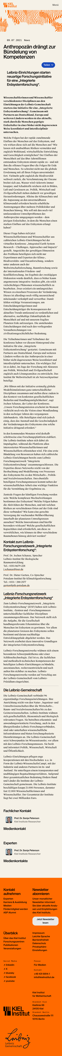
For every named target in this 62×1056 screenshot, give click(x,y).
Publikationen (10, 945)
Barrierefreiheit (40, 939)
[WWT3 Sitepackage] (14, 5)
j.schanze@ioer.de (13, 569)
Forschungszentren (13, 941)
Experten (8, 898)
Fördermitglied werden (15, 909)
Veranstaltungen (12, 948)
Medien (7, 905)
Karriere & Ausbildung (15, 902)
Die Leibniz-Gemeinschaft (22, 690)
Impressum (38, 932)
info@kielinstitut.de (44, 977)
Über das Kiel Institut (14, 938)
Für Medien (40, 964)
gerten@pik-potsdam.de (16, 585)
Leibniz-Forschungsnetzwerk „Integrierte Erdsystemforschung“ (28, 596)
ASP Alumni (9, 912)
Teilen (46, 64)
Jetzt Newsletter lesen (45, 921)
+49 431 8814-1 (42, 973)
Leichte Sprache (41, 936)
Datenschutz (39, 943)
